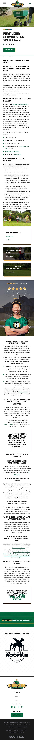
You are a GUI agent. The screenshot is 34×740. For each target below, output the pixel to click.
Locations (17, 692)
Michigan (17, 554)
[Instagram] (22, 707)
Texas (20, 558)
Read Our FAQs (10, 272)
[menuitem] (17, 236)
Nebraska (22, 554)
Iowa (4, 554)
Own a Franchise (17, 704)
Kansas (8, 554)
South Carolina (26, 556)
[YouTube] (12, 707)
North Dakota (14, 556)
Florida (20, 552)
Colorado (15, 552)
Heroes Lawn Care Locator (18, 548)
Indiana (28, 552)
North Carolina (7, 556)
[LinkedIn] (15, 707)
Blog (17, 700)
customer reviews (8, 424)
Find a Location (9, 50)
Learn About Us (10, 256)
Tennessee (14, 558)
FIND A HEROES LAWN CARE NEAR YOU (17, 597)
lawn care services (22, 392)
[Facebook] (19, 707)
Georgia (24, 552)
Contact (17, 696)
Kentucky (12, 554)
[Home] (17, 3)
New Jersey (27, 554)
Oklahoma (20, 556)
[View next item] (20, 666)
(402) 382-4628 (10, 44)
